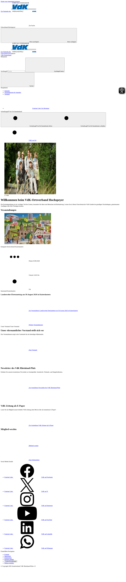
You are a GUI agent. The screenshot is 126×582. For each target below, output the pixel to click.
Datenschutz (8, 558)
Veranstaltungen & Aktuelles (12, 92)
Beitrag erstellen (9, 563)
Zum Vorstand (33, 350)
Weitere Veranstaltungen (36, 325)
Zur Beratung (40, 108)
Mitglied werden (33, 445)
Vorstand (7, 94)
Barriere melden (9, 559)
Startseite (7, 91)
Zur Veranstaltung (53, 310)
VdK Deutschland (6, 55)
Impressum (7, 556)
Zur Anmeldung (44, 387)
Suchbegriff (4, 71)
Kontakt (6, 554)
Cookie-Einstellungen (10, 561)
